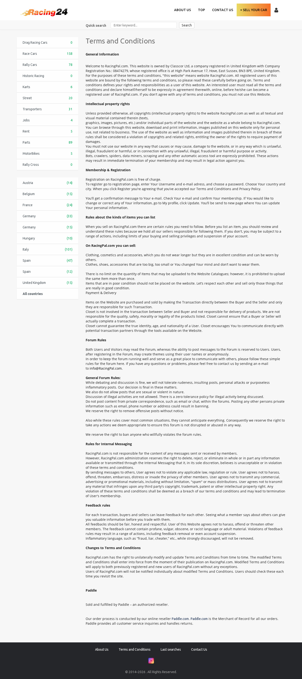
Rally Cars (47, 65)
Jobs (47, 120)
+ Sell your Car (253, 10)
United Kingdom (47, 283)
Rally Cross (47, 165)
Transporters (47, 109)
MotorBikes (47, 153)
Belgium (47, 194)
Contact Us (222, 10)
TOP (201, 10)
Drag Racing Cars (47, 42)
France (47, 205)
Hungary (47, 238)
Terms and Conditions (135, 649)
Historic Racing (47, 76)
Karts (47, 87)
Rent (47, 131)
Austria (47, 183)
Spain (47, 260)
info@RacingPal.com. (106, 368)
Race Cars (47, 54)
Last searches (171, 649)
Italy (47, 249)
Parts (47, 142)
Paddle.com (180, 619)
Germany (47, 216)
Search (187, 25)
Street (47, 98)
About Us (182, 10)
